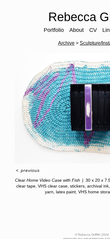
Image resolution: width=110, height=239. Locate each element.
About (76, 30)
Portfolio (54, 30)
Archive (66, 43)
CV (93, 30)
